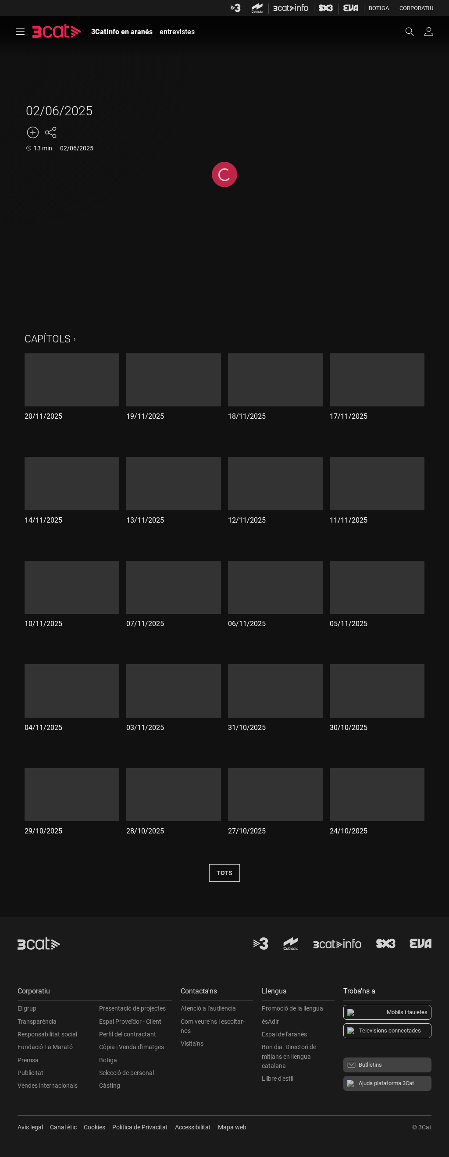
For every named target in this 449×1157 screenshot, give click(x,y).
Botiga (379, 8)
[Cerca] (414, 31)
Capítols (48, 339)
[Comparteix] (50, 132)
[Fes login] (429, 31)
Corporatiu (416, 8)
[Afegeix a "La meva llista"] (33, 132)
